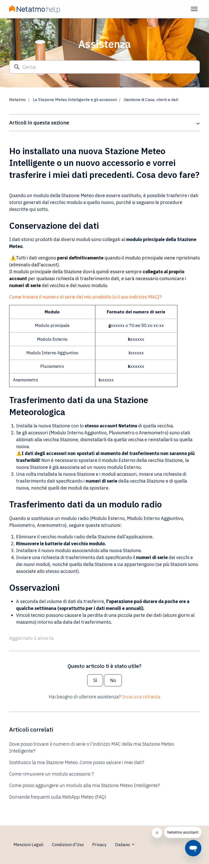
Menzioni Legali (28, 844)
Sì (95, 680)
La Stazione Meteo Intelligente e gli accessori (75, 99)
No (113, 680)
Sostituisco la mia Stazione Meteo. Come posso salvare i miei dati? (76, 762)
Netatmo (17, 99)
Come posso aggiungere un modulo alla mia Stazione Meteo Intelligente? (84, 785)
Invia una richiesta (141, 697)
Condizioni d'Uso (68, 844)
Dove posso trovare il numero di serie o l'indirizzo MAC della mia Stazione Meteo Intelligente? (91, 747)
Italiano (123, 844)
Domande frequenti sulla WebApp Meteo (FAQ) (57, 797)
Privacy (99, 844)
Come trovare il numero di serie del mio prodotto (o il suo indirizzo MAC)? (85, 297)
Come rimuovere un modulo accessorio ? (51, 774)
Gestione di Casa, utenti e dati (151, 99)
